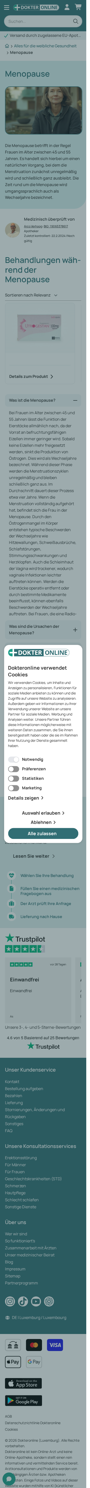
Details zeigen (23, 798)
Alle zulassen (42, 833)
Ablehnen (41, 822)
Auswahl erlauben (41, 813)
